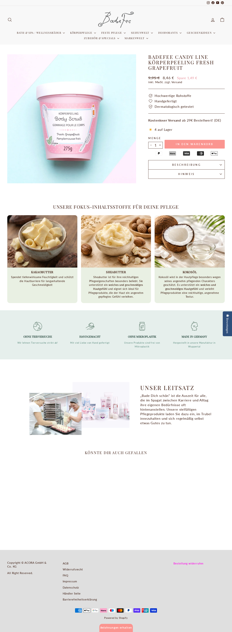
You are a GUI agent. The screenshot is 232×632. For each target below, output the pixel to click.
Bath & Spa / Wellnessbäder (39, 32)
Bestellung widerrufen (188, 563)
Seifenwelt (140, 32)
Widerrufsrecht (73, 569)
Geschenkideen (200, 32)
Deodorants (168, 32)
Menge (154, 138)
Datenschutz (71, 587)
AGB (66, 563)
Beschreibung (186, 164)
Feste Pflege (112, 32)
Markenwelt (135, 38)
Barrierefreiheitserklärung (80, 599)
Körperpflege (81, 32)
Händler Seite (72, 593)
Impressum (70, 581)
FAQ (66, 575)
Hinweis (186, 174)
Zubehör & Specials (100, 38)
